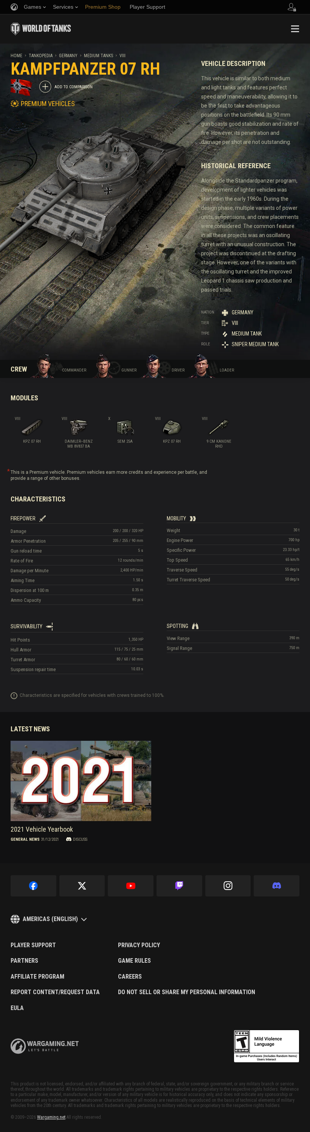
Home (16, 55)
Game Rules (134, 960)
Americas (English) (50, 919)
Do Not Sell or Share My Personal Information (186, 992)
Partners (24, 960)
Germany (68, 55)
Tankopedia (41, 55)
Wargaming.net (51, 1117)
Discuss (80, 839)
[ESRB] (266, 1046)
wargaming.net (45, 1046)
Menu (294, 29)
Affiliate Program (37, 976)
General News (25, 839)
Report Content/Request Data (55, 992)
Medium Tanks (98, 55)
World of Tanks (41, 29)
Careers (130, 976)
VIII (122, 55)
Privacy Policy (139, 945)
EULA (17, 1008)
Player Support (33, 945)
